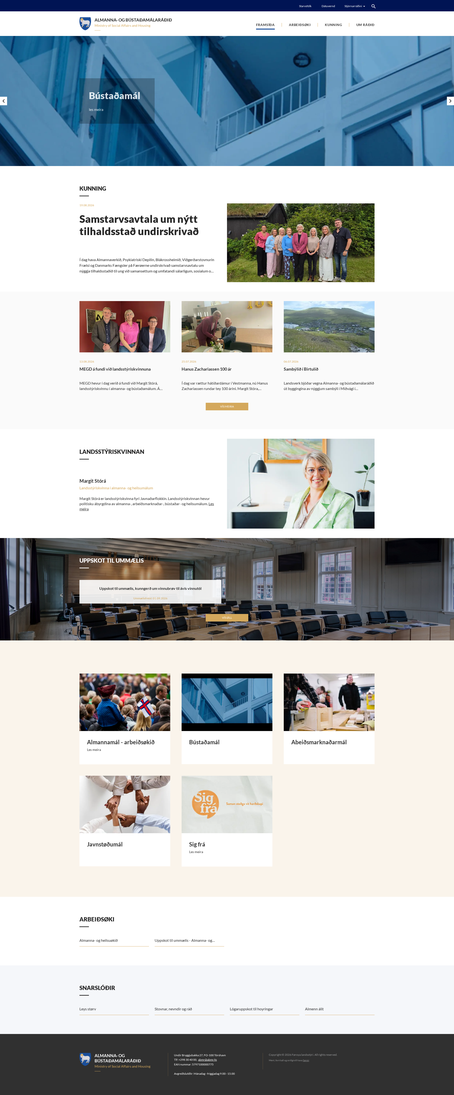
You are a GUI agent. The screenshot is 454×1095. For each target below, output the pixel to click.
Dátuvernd (328, 6)
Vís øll (227, 617)
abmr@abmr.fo (207, 1059)
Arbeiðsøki (300, 25)
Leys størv (87, 1009)
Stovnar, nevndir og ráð (173, 1009)
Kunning (333, 25)
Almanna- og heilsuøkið (98, 940)
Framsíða (265, 25)
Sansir (306, 1060)
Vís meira (227, 406)
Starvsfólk (305, 6)
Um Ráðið (365, 25)
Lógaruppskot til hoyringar (251, 1009)
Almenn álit (314, 1009)
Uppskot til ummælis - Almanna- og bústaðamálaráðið (183, 942)
